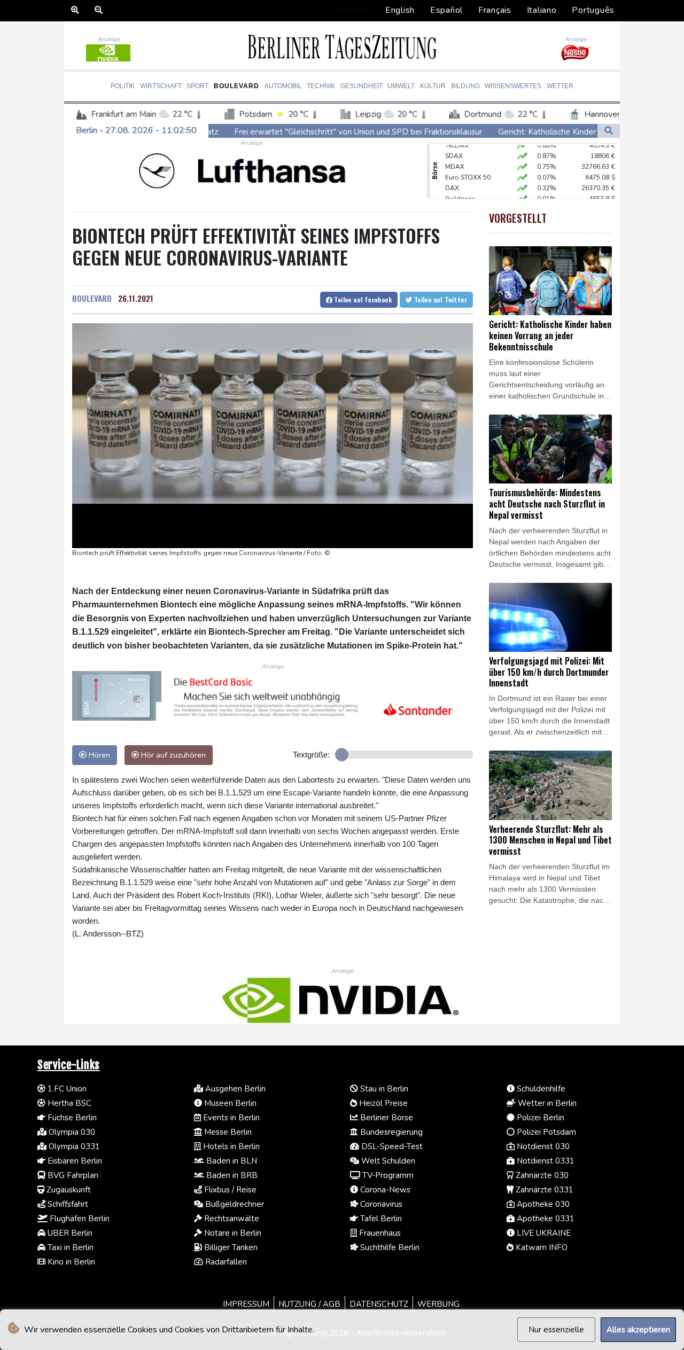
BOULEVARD (92, 298)
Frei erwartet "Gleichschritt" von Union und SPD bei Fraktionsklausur (290, 132)
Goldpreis (460, 187)
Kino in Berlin (70, 1262)
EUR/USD (459, 198)
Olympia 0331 (73, 1146)
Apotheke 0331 (544, 1218)
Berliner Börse (385, 1117)
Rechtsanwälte (230, 1218)
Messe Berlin (227, 1132)
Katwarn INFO (541, 1247)
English (400, 10)
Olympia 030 (70, 1132)
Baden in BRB (231, 1175)
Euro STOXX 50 (468, 166)
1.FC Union (66, 1088)
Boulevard (236, 86)
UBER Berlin (68, 1233)
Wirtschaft (161, 86)
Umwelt (401, 86)
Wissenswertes (513, 86)
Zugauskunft (67, 1189)
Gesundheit (361, 86)
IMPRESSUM (246, 1304)
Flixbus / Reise (229, 1189)
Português (593, 10)
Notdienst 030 (542, 1146)
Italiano (542, 10)
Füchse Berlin (71, 1117)
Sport (197, 86)
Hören (98, 755)
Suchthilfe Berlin (388, 1247)
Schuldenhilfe (540, 1088)
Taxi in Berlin (69, 1247)
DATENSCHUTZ (378, 1304)
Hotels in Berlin (230, 1146)
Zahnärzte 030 (541, 1175)
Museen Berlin (229, 1103)
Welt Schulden (387, 1161)
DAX (452, 177)
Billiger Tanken (230, 1247)
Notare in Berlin (231, 1233)
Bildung (465, 86)
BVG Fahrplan (71, 1175)
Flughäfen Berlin (79, 1218)
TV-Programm (387, 1175)
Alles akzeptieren (638, 1329)
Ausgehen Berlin (234, 1088)
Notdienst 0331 (544, 1161)
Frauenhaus (379, 1233)
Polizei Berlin (539, 1117)
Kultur (433, 86)
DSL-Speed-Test (391, 1146)
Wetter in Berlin (546, 1103)
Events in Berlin (230, 1117)
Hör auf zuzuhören (172, 755)
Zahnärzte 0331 (543, 1189)
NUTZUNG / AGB (309, 1304)
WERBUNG (438, 1304)
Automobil (283, 86)
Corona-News (384, 1189)
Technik (321, 86)
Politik (123, 86)
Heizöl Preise (382, 1103)
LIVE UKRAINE (543, 1233)
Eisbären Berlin (73, 1161)
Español (446, 10)
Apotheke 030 (542, 1204)
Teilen (362, 299)
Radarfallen (225, 1262)
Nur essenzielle (556, 1329)
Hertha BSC (68, 1103)
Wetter (560, 86)
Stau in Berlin (383, 1088)
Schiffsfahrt (66, 1204)
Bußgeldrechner (233, 1204)
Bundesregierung (390, 1132)
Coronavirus (380, 1204)
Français (494, 10)
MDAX (454, 155)
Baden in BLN (230, 1161)
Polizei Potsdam (545, 1132)
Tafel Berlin (380, 1218)
